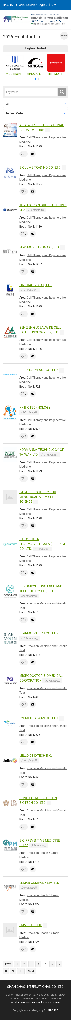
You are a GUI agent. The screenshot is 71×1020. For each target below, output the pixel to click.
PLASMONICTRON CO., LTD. (39, 247)
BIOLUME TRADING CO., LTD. (40, 167)
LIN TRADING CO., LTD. (35, 285)
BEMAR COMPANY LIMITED (39, 883)
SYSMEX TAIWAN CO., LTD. (38, 718)
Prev (8, 964)
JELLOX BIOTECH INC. (35, 755)
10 (20, 971)
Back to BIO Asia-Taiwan (19, 5)
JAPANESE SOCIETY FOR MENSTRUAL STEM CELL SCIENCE (37, 496)
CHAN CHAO (51, 1010)
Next (31, 971)
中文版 (52, 5)
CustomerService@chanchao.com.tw (39, 1002)
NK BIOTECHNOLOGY (34, 407)
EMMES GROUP (30, 925)
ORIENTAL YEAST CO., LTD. (38, 370)
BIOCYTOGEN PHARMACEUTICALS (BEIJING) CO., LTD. (42, 544)
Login (41, 5)
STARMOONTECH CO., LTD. (38, 633)
